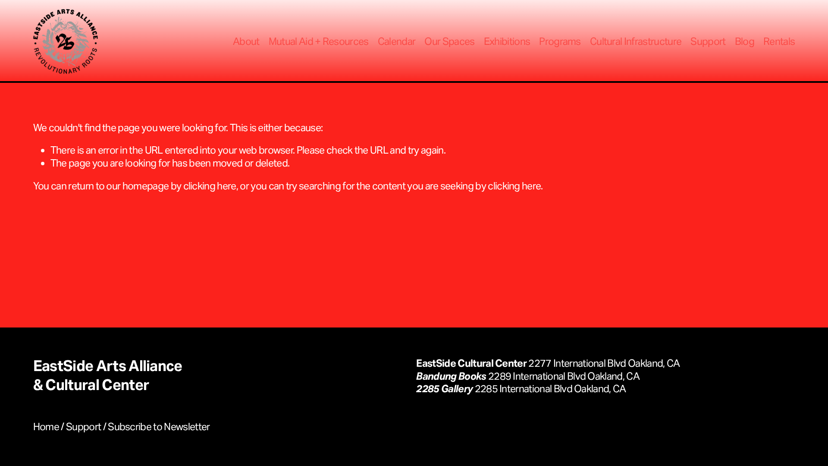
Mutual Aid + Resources (319, 41)
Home (46, 426)
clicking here (209, 185)
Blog (744, 41)
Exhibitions (507, 41)
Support (707, 41)
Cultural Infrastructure (635, 41)
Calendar (397, 41)
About (246, 41)
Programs (560, 41)
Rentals (779, 41)
